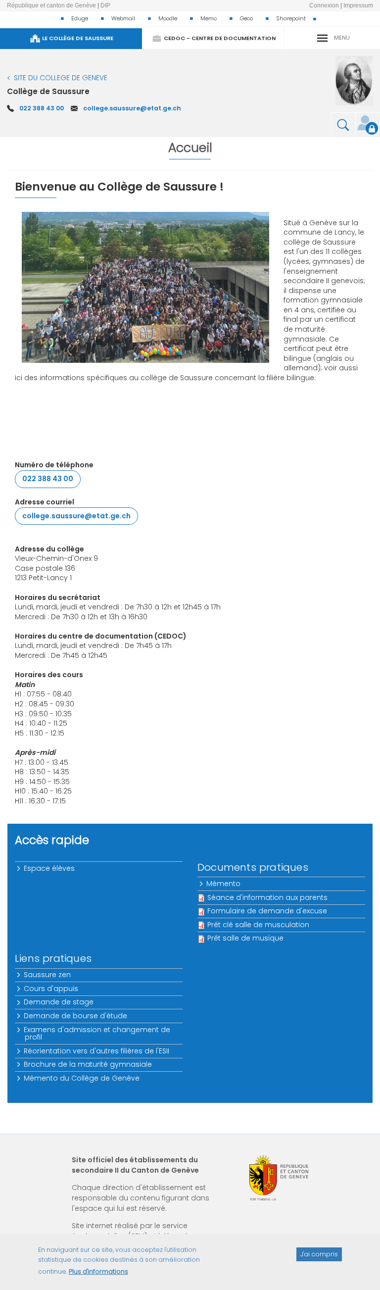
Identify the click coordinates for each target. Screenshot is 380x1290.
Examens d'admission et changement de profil (97, 1033)
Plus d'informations (98, 1271)
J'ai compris (319, 1254)
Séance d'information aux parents (267, 897)
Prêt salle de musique (245, 938)
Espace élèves (50, 868)
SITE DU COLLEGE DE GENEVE (60, 78)
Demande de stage (59, 1002)
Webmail (123, 18)
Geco (246, 18)
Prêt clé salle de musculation (258, 925)
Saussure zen (48, 975)
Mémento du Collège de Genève (82, 1078)
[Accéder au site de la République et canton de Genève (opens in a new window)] (279, 1178)
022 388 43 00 (41, 108)
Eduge (79, 18)
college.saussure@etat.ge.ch (132, 108)
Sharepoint (291, 18)
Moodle (167, 18)
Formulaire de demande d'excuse (267, 911)
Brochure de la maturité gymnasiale (88, 1064)
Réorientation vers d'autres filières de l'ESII (97, 1051)
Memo (208, 18)
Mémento (223, 884)
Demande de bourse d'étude (76, 1016)
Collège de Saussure (48, 91)
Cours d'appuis (51, 988)
